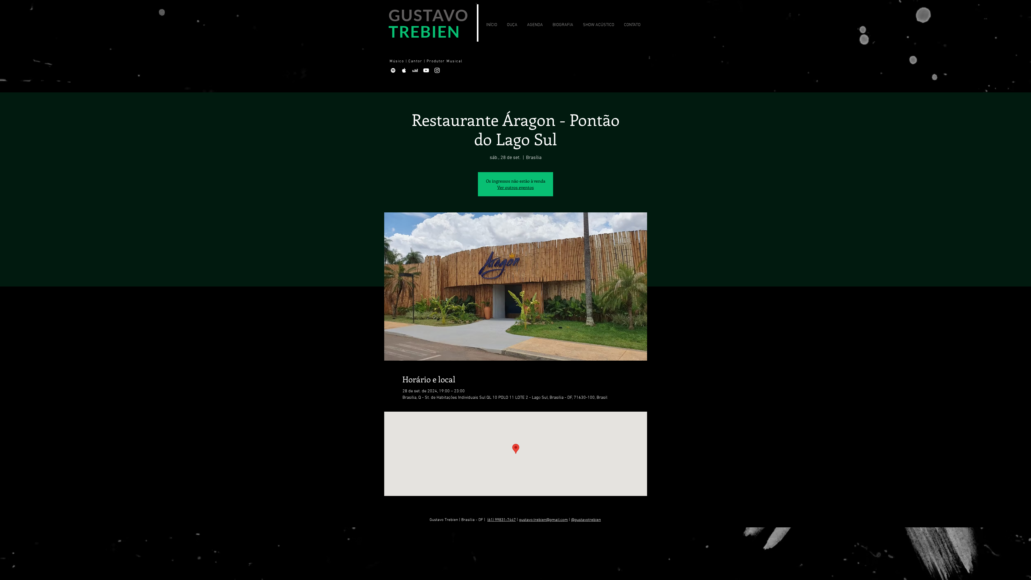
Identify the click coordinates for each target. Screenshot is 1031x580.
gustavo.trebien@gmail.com (543, 519)
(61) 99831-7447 (501, 519)
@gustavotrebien (586, 519)
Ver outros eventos (515, 187)
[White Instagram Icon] (437, 70)
